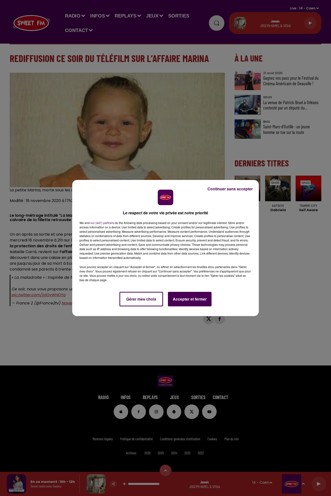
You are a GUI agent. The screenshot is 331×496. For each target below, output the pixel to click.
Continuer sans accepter (230, 189)
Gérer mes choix (141, 299)
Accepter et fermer (190, 299)
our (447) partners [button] (102, 223)
